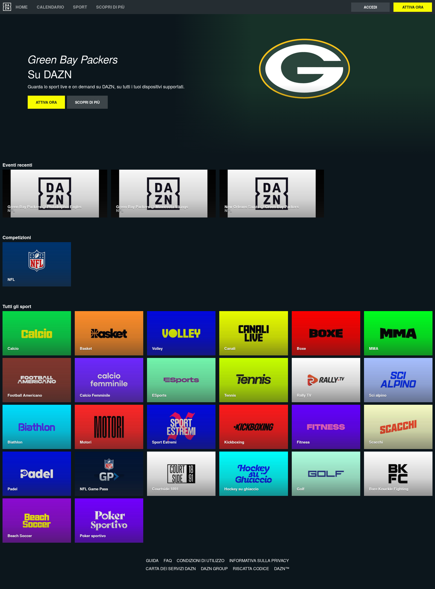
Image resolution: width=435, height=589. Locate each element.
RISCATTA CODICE (251, 568)
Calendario (50, 7)
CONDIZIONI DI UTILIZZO (200, 560)
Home (22, 7)
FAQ (168, 560)
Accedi (370, 7)
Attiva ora (412, 7)
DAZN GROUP (214, 568)
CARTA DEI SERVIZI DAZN (171, 568)
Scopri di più (110, 7)
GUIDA (152, 560)
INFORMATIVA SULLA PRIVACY (259, 560)
